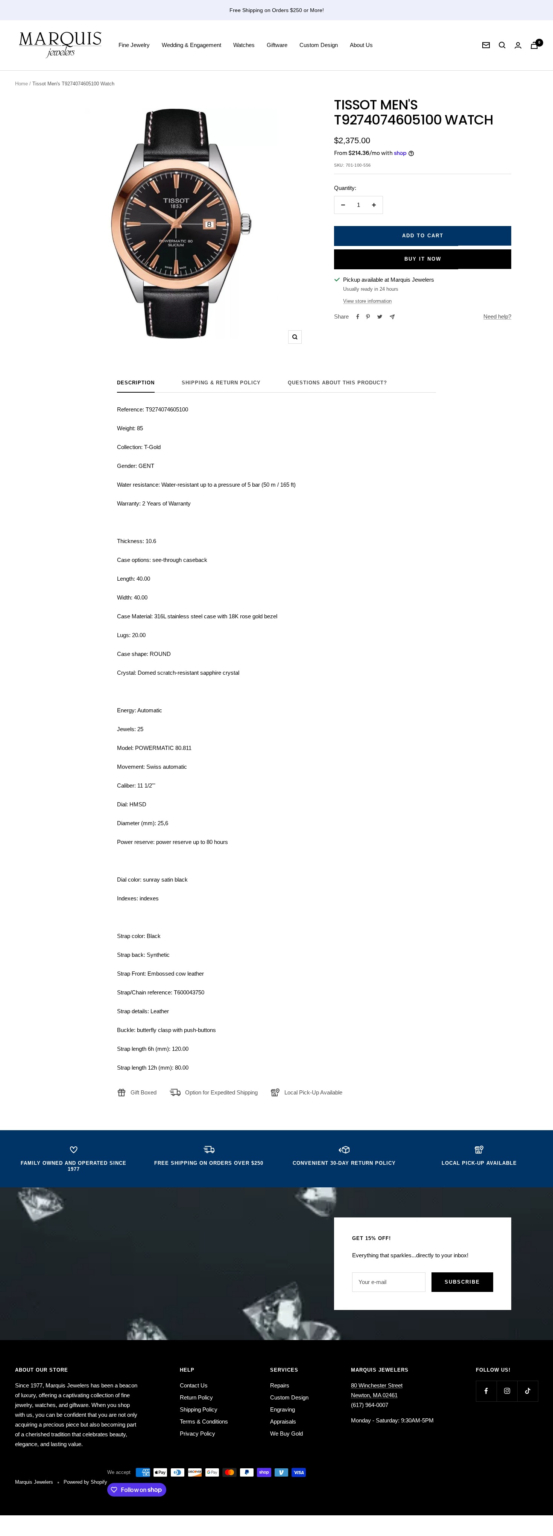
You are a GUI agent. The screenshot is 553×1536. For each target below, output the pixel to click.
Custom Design (318, 45)
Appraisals (283, 1421)
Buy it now (422, 259)
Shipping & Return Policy (221, 383)
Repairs (279, 1385)
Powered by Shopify (85, 1482)
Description (136, 383)
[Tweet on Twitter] (380, 316)
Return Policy (196, 1397)
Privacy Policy (197, 1433)
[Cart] (534, 45)
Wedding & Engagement (191, 45)
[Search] (502, 45)
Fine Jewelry (134, 45)
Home (21, 84)
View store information (367, 301)
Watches (244, 45)
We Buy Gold (286, 1433)
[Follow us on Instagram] (507, 1391)
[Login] (518, 45)
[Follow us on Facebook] (486, 1391)
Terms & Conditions (204, 1421)
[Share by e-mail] (392, 316)
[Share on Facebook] (357, 316)
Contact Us (194, 1385)
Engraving (282, 1409)
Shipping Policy (198, 1409)
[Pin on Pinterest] (368, 316)
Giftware (277, 45)
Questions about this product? (337, 383)
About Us (361, 45)
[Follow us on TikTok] (527, 1391)
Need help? (497, 316)
